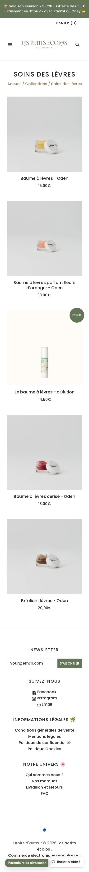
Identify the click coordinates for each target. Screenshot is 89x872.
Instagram (46, 698)
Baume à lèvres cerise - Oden (44, 496)
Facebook (46, 692)
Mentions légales (44, 736)
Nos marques (44, 781)
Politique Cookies (44, 749)
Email (46, 704)
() (66, 23)
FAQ (44, 793)
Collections (36, 84)
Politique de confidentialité (44, 742)
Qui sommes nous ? (44, 775)
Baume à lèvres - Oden (44, 178)
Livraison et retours (44, 787)
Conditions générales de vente (44, 730)
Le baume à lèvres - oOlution (45, 392)
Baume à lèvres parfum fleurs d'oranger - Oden (44, 285)
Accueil (14, 84)
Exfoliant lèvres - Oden (44, 601)
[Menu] (10, 44)
